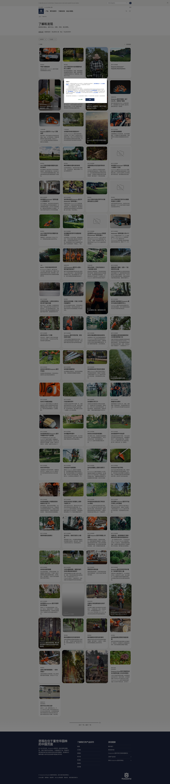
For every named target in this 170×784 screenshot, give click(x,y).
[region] (85, 90)
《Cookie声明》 (78, 92)
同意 (90, 99)
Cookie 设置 (80, 99)
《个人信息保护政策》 (93, 90)
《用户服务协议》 (96, 83)
